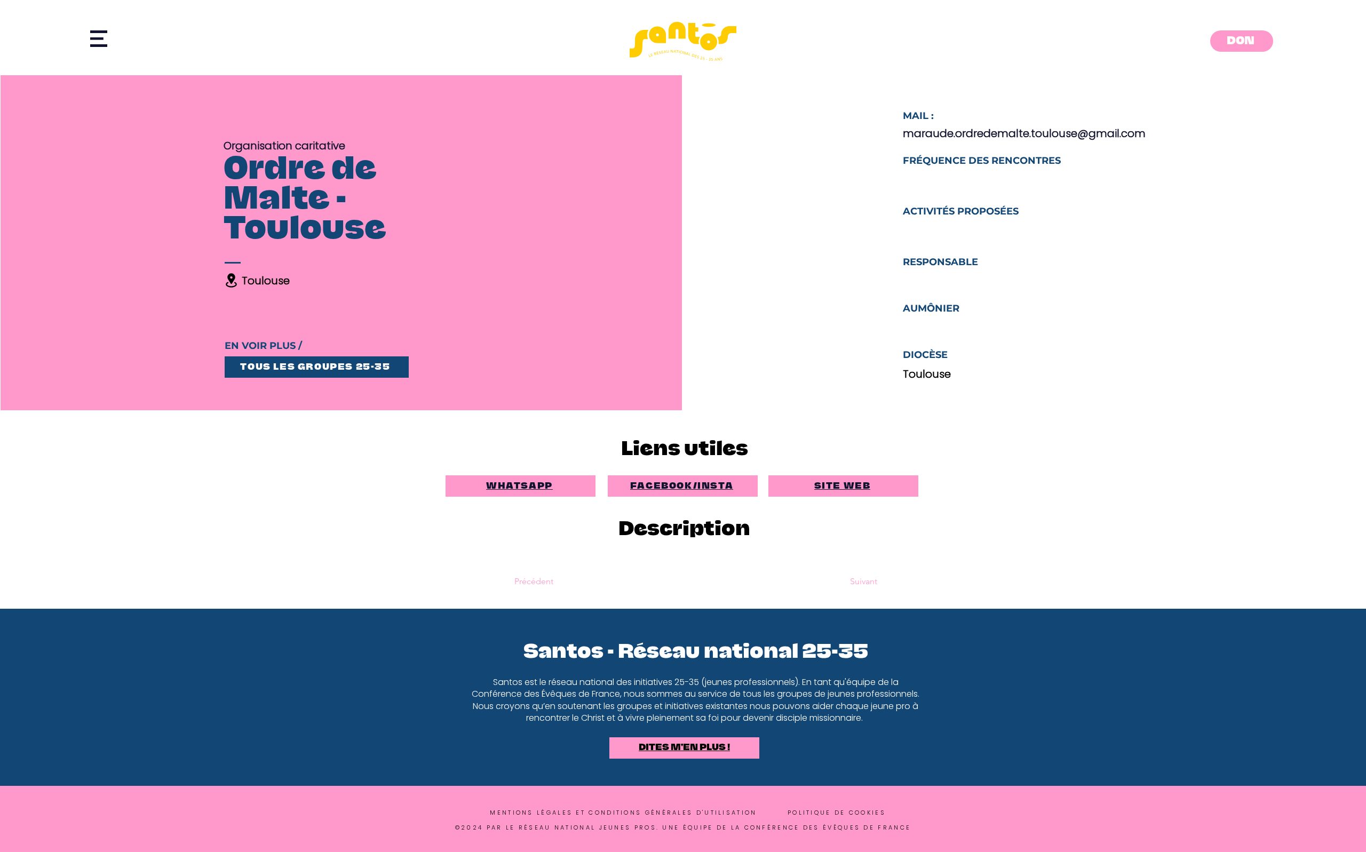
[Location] (232, 280)
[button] (98, 38)
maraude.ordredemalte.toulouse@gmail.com (1024, 133)
